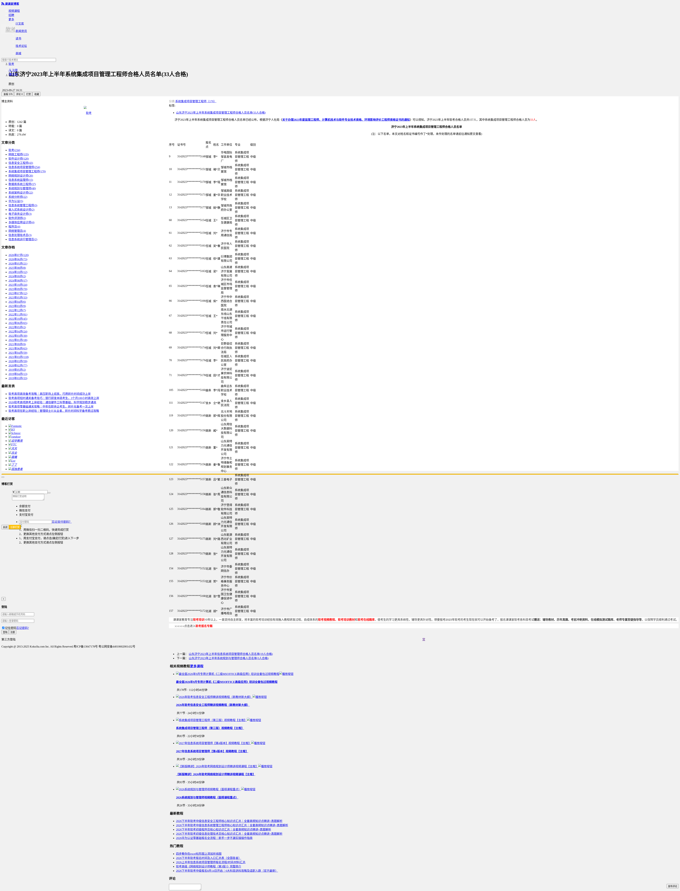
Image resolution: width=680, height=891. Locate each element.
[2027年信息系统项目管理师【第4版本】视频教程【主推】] (220, 743)
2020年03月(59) (17, 361)
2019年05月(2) (17, 369)
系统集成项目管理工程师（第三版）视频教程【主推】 (210, 728)
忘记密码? (22, 627)
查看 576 (8, 94)
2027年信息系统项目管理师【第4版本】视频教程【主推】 (212, 751)
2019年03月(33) (17, 378)
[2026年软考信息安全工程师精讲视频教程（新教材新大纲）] (221, 696)
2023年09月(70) (17, 289)
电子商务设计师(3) (20, 213)
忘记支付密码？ (62, 521)
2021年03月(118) (18, 357)
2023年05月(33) (17, 297)
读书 (18, 38)
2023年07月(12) (17, 293)
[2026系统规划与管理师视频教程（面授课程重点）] (215, 789)
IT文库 (20, 23)
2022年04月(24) (17, 331)
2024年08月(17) (17, 280)
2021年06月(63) (17, 348)
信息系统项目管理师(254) (24, 167)
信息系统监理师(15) (20, 179)
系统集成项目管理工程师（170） (195, 101)
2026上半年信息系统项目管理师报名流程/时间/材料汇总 (210, 862)
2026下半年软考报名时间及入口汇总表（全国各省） (208, 858)
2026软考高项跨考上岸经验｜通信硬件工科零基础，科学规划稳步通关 (52, 402)
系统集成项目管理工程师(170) (27, 171)
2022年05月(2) (17, 327)
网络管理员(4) (17, 230)
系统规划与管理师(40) (22, 188)
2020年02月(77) (17, 365)
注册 (13, 70)
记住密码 (10, 627)
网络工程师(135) (18, 154)
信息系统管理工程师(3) (22, 205)
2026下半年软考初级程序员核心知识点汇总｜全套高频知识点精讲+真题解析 (223, 829)
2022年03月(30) (17, 335)
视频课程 (14, 10)
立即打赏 (14, 527)
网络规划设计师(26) (20, 175)
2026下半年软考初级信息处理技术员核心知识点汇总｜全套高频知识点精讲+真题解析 (229, 833)
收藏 (36, 94)
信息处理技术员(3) (20, 235)
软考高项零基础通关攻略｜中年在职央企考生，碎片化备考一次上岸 (51, 406)
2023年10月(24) (17, 284)
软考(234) (14, 150)
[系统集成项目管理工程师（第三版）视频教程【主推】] (218, 720)
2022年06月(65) (17, 323)
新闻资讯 (21, 31)
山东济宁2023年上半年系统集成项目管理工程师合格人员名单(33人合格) (221, 112)
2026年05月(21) (17, 263)
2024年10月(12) (17, 272)
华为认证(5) (15, 201)
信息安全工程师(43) (20, 162)
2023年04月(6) (17, 301)
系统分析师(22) (17, 196)
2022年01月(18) (17, 340)
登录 (13, 74)
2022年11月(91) (17, 314)
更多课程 (196, 666)
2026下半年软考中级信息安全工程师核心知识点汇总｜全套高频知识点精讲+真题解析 (229, 821)
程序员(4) (14, 226)
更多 (11, 19)
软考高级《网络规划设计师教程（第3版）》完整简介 (208, 866)
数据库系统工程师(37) (22, 184)
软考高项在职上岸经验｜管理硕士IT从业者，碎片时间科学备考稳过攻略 (53, 410)
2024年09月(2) (17, 276)
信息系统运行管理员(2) (22, 239)
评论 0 (19, 94)
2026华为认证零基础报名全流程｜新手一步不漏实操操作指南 (214, 838)
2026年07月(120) (18, 255)
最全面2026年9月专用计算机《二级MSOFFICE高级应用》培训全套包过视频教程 (226, 681)
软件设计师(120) (18, 158)
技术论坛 (21, 45)
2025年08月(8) (17, 267)
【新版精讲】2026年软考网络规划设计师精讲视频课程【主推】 (215, 774)
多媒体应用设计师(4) (21, 222)
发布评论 (672, 886)
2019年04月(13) (17, 374)
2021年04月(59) (17, 352)
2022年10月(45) (17, 318)
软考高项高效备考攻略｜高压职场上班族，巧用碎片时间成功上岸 (49, 393)
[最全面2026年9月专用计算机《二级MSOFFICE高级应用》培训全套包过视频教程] (234, 673)
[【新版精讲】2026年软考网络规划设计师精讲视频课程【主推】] (224, 766)
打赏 (28, 94)
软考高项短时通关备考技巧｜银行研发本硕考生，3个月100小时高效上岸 (53, 398)
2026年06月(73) (17, 259)
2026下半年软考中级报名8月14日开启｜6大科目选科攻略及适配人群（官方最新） (227, 870)
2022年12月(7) (17, 310)
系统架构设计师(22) (20, 192)
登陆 (5, 632)
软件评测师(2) (17, 218)
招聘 (11, 15)
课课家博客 (10, 3)
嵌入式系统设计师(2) (21, 209)
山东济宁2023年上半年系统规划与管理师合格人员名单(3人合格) (228, 658)
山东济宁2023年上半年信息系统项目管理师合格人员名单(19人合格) (231, 653)
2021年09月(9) (17, 344)
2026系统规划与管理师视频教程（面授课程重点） (207, 797)
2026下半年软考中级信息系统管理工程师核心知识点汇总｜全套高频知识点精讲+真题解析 (232, 825)
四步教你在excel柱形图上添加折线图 (199, 853)
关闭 (5, 527)
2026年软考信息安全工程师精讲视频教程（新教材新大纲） (213, 704)
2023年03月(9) (17, 306)
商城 (18, 53)
